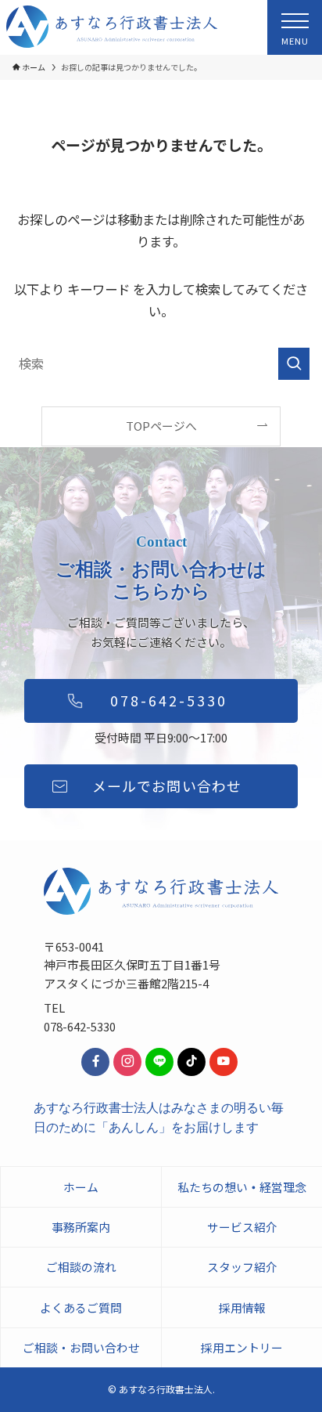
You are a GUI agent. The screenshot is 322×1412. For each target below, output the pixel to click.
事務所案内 (81, 1227)
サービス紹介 (242, 1227)
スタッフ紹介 (242, 1267)
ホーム (80, 1187)
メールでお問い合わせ (167, 785)
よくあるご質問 (81, 1307)
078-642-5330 (168, 700)
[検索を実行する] (293, 364)
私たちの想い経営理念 (241, 1187)
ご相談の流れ (81, 1267)
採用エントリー (242, 1347)
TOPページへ (161, 425)
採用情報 (242, 1307)
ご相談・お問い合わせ (81, 1347)
